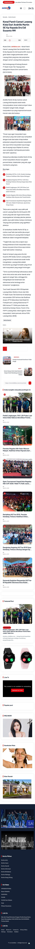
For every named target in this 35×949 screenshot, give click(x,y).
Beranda (5, 17)
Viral (2, 903)
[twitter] (14, 937)
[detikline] (6, 9)
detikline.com (15, 47)
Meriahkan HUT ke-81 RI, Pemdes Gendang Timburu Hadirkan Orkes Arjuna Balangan (18, 175)
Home (2, 929)
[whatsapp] (21, 349)
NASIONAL (4, 894)
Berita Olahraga (5, 874)
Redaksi (16, 931)
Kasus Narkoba (5, 891)
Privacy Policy (23, 929)
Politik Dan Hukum (6, 900)
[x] (13, 349)
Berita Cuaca (4, 863)
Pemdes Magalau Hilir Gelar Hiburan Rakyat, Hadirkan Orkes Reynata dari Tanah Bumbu (19, 196)
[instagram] (17, 937)
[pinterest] (25, 349)
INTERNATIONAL (6, 888)
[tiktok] (20, 937)
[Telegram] (17, 349)
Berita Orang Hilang (7, 877)
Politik (3, 897)
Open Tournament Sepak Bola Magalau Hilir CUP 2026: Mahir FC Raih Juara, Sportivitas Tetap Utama (18, 203)
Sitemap (3, 931)
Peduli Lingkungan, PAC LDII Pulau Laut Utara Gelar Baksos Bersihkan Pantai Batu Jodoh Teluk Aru (17, 189)
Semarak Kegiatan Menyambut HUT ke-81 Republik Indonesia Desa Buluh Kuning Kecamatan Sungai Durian (17, 581)
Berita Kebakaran (6, 871)
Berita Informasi (6, 869)
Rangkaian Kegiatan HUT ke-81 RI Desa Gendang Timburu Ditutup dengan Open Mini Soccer (19, 182)
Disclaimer (10, 931)
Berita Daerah (12, 17)
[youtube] (22, 937)
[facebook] (9, 349)
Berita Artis (4, 860)
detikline (14, 942)
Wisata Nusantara (6, 906)
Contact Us (16, 929)
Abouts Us (8, 929)
